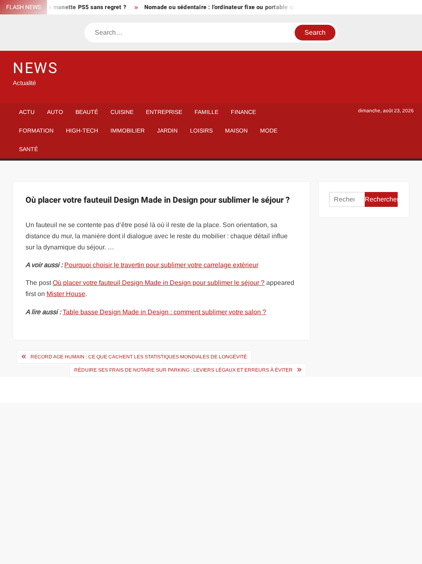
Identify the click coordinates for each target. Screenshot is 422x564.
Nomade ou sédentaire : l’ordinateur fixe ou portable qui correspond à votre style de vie (260, 7)
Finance (243, 112)
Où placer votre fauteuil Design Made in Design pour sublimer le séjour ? (159, 282)
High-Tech (82, 130)
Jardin (167, 130)
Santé (28, 149)
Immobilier (127, 130)
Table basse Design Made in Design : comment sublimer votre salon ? (164, 311)
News (36, 68)
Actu (27, 112)
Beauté (86, 112)
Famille (206, 112)
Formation (36, 130)
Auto (55, 112)
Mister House (66, 293)
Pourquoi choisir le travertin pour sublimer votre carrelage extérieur (161, 264)
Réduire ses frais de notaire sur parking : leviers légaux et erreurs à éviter (183, 370)
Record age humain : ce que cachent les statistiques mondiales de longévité (138, 357)
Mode (268, 130)
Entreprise (164, 112)
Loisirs (201, 130)
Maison (236, 130)
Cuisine (122, 112)
